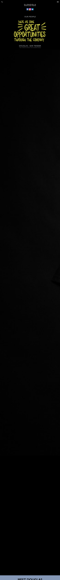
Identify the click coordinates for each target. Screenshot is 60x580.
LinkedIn (32, 9)
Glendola (30, 5)
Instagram (30, 9)
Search (2, 2)
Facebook (27, 9)
